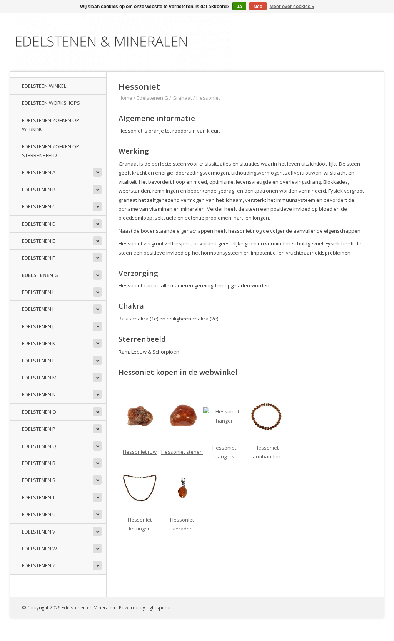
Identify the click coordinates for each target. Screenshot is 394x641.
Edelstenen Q (39, 446)
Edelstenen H (39, 292)
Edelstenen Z (38, 565)
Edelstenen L (38, 360)
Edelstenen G (40, 275)
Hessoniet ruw (140, 451)
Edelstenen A (38, 172)
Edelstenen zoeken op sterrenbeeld (50, 151)
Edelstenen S (38, 480)
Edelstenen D (39, 223)
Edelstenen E (38, 240)
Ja (239, 6)
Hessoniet (208, 97)
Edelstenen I (37, 308)
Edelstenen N (39, 394)
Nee (258, 6)
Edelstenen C (38, 206)
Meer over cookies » (292, 6)
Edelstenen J (37, 326)
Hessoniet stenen (182, 451)
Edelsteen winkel (44, 85)
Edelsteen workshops (51, 102)
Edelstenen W (39, 548)
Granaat (182, 97)
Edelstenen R (38, 463)
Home (125, 97)
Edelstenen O (39, 411)
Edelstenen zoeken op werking (50, 125)
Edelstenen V (38, 531)
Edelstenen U (39, 514)
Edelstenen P (38, 428)
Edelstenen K (38, 343)
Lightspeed (158, 607)
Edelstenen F (38, 257)
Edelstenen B (38, 189)
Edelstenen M (39, 377)
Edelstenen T (38, 497)
